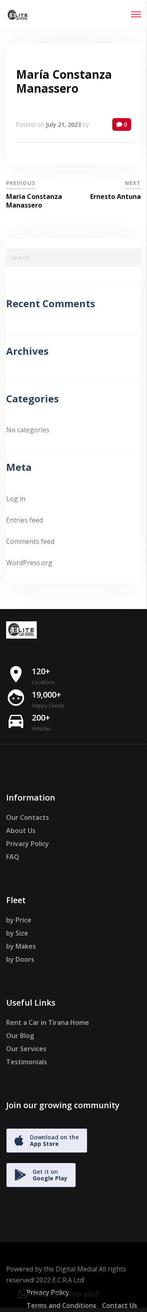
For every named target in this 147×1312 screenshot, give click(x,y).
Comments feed (30, 541)
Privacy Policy (27, 843)
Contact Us (119, 1305)
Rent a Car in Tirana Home (47, 1022)
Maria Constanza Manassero (34, 201)
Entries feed (24, 520)
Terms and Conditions (61, 1305)
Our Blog (20, 1035)
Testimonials (26, 1061)
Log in (15, 498)
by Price (18, 919)
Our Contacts (27, 817)
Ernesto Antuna (115, 196)
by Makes (21, 946)
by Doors (20, 959)
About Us (21, 830)
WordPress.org (29, 562)
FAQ (12, 856)
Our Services (26, 1048)
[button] (58, 1294)
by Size (17, 933)
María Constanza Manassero (64, 81)
